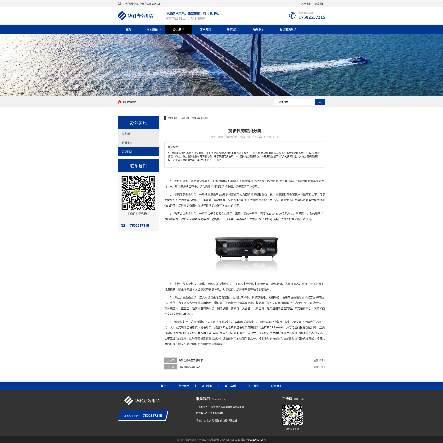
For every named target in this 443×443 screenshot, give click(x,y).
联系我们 (319, 3)
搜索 (320, 102)
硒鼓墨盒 (127, 142)
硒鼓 (217, 420)
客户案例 (205, 29)
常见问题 (127, 151)
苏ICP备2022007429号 (253, 439)
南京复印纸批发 (228, 420)
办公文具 (209, 420)
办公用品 (152, 29)
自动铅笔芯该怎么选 (189, 366)
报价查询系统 (288, 29)
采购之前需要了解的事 (191, 360)
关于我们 (306, 3)
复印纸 (126, 133)
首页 (128, 29)
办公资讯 (178, 29)
